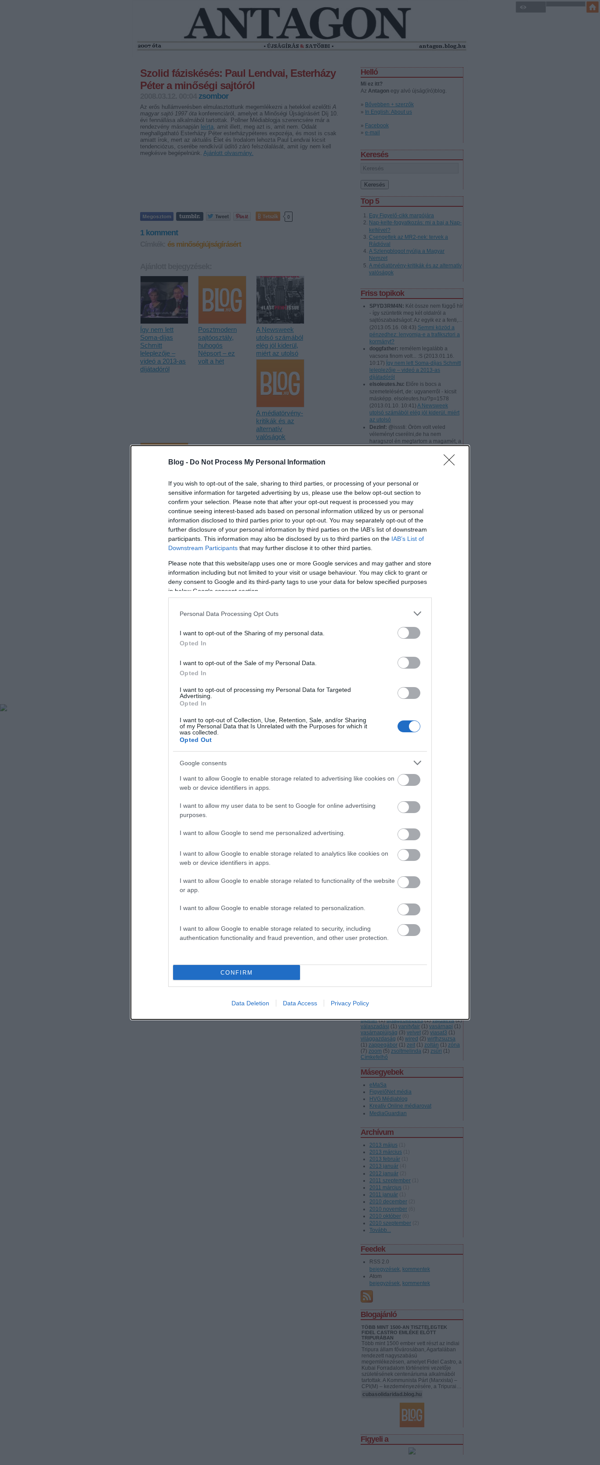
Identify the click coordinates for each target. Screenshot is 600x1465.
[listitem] (300, 613)
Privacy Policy (350, 1003)
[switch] (409, 633)
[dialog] (300, 732)
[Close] (452, 462)
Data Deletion (250, 1003)
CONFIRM (236, 972)
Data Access (300, 1003)
